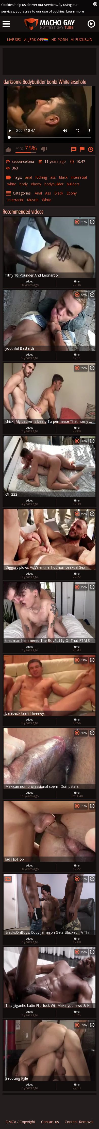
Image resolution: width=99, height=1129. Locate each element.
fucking (41, 177)
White (46, 199)
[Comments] (74, 149)
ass (53, 177)
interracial (79, 177)
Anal (38, 193)
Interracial (15, 199)
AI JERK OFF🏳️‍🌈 (36, 39)
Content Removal (79, 1121)
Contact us (50, 1121)
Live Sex (14, 39)
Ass (48, 193)
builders (73, 183)
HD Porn (59, 39)
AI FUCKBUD (81, 39)
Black (58, 193)
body (24, 183)
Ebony (72, 193)
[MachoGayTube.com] (49, 24)
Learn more (75, 11)
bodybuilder (53, 183)
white (11, 183)
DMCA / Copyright (20, 1121)
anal (28, 177)
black (63, 177)
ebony (36, 183)
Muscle (33, 199)
